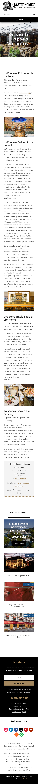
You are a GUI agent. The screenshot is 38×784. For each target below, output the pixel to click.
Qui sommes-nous (19, 703)
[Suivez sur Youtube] (31, 730)
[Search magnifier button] (34, 15)
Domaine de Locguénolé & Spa (19, 575)
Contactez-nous (19, 706)
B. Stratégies (26, 779)
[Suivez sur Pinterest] (26, 730)
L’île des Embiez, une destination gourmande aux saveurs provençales (19, 530)
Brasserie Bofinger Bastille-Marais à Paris (19, 636)
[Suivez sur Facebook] (16, 730)
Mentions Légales (19, 712)
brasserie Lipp (24, 93)
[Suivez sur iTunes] (16, 734)
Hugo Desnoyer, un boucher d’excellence (19, 605)
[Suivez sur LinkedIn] (11, 730)
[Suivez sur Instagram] (6, 730)
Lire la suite (19, 543)
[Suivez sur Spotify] (21, 734)
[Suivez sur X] (21, 730)
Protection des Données (19, 709)
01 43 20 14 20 (20, 479)
